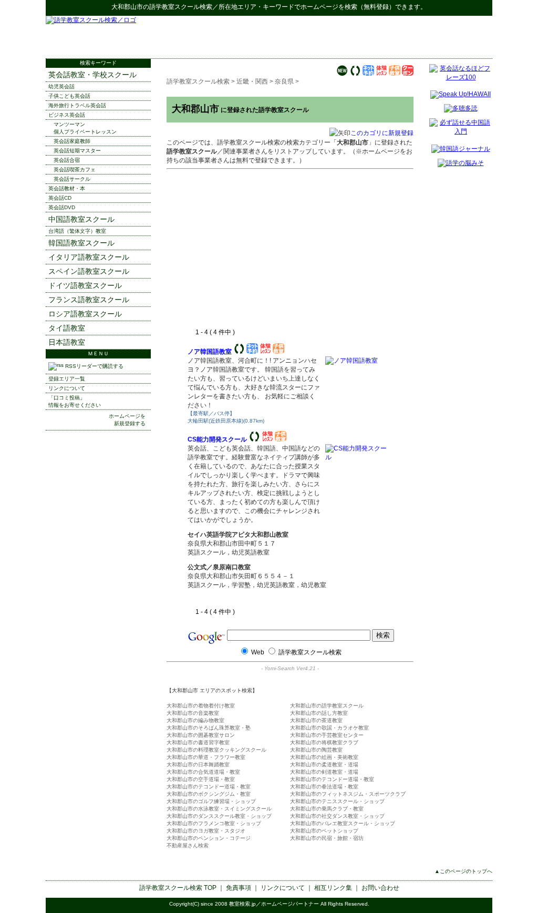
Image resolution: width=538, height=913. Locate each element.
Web (257, 652)
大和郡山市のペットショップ (324, 831)
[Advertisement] (369, 37)
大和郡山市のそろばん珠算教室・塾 (209, 728)
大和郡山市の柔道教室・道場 (324, 764)
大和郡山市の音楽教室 (193, 713)
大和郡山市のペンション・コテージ (209, 838)
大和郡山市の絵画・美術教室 (324, 757)
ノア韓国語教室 (210, 351)
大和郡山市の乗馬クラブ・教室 (327, 809)
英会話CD (59, 198)
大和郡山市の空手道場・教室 (201, 779)
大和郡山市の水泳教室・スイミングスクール (219, 809)
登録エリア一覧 (66, 379)
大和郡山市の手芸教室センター (327, 735)
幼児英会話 (61, 86)
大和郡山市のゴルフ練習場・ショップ (211, 801)
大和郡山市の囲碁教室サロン (201, 735)
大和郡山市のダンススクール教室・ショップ (219, 816)
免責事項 (238, 887)
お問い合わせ (380, 887)
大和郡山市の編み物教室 (195, 720)
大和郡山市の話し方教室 (319, 713)
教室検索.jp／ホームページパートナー (274, 904)
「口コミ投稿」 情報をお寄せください (74, 401)
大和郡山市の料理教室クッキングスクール (216, 750)
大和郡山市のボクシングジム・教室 (209, 794)
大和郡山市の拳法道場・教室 (324, 786)
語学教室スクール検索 (180, 7)
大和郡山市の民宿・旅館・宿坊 (327, 838)
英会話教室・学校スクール (92, 74)
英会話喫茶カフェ (75, 169)
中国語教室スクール (81, 219)
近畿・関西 (252, 81)
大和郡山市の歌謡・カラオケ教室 (329, 728)
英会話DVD (61, 207)
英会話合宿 (67, 160)
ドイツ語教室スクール (85, 285)
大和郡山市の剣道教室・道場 (324, 772)
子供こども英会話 (69, 96)
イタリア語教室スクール (88, 257)
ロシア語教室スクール (85, 314)
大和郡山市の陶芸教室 (316, 750)
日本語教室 (66, 342)
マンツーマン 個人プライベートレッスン (85, 128)
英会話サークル (72, 179)
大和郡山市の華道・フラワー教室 (206, 757)
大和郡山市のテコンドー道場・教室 (332, 779)
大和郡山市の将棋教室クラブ (324, 742)
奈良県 (284, 81)
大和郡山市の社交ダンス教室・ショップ (337, 816)
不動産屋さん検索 (188, 845)
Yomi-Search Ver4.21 (290, 668)
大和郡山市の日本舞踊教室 (198, 764)
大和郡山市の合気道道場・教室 (203, 772)
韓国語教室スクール (81, 243)
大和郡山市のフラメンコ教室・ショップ (214, 823)
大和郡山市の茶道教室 (316, 720)
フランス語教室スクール (88, 299)
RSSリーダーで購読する (93, 366)
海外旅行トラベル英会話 (77, 105)
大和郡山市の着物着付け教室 (201, 706)
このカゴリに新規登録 (381, 133)
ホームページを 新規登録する (127, 419)
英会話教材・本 (66, 188)
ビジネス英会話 (66, 115)
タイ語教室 (66, 328)
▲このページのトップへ (463, 871)
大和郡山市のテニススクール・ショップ (337, 801)
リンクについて (66, 388)
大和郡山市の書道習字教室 (198, 742)
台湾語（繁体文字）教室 (77, 231)
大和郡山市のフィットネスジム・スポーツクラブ (348, 794)
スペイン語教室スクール (88, 271)
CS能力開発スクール (217, 439)
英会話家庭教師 (72, 141)
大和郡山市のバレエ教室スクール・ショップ (342, 823)
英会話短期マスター (77, 150)
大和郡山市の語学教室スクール (327, 706)
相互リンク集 (333, 887)
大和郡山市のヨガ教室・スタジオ (206, 831)
